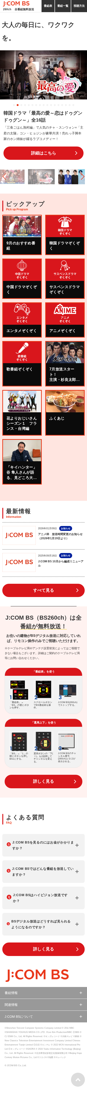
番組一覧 (62, 5)
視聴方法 (79, 5)
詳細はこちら (43, 153)
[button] (14, 105)
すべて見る (43, 590)
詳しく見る (43, 781)
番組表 (48, 5)
